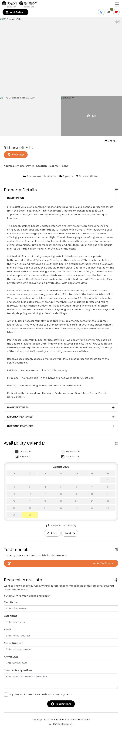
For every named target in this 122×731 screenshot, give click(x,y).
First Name (10, 602)
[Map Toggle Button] (101, 12)
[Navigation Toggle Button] (117, 4)
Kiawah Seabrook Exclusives (73, 719)
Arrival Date (11, 656)
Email (7, 629)
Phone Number (13, 643)
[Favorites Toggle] (116, 12)
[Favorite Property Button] (116, 21)
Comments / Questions (18, 670)
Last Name (10, 615)
